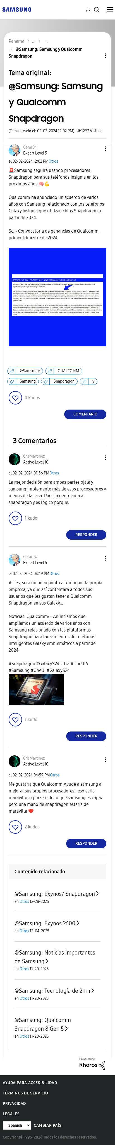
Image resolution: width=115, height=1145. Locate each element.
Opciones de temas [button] (96, 55)
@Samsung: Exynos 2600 (45, 923)
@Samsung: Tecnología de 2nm (52, 990)
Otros (53, 161)
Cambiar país (47, 1125)
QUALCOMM (68, 371)
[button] (97, 148)
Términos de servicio (25, 1093)
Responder (86, 534)
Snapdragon (64, 381)
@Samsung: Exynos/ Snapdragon (55, 893)
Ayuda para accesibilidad (30, 1082)
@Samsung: (30, 371)
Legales (11, 1114)
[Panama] (16, 9)
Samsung (28, 381)
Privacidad (14, 1103)
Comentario (85, 414)
